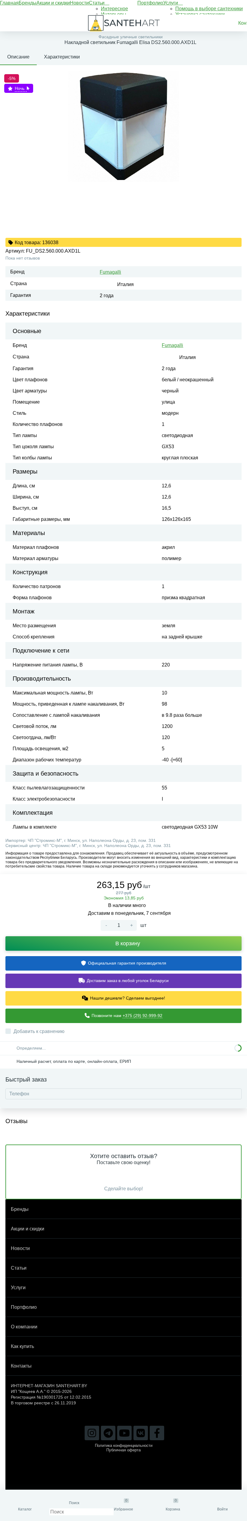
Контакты (21, 1365)
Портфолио (150, 2)
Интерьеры (113, 14)
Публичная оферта (123, 1450)
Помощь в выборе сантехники (209, 8)
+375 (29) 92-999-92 (142, 1015)
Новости (79, 2)
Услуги (171, 2)
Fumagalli (110, 272)
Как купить (22, 1346)
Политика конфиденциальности (123, 1445)
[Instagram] (92, 1433)
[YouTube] (124, 1433)
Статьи (97, 2)
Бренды (27, 2)
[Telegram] (108, 1433)
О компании (24, 1326)
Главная (9, 2)
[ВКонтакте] (140, 1433)
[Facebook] (157, 1433)
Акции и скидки (53, 2)
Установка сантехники (200, 14)
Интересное (114, 8)
